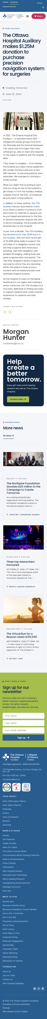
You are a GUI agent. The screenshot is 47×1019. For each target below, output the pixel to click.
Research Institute (9, 6)
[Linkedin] (42, 988)
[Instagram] (38, 988)
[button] (5, 312)
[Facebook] (34, 988)
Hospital (5, 2)
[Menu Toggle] (27, 16)
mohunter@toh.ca (13, 343)
